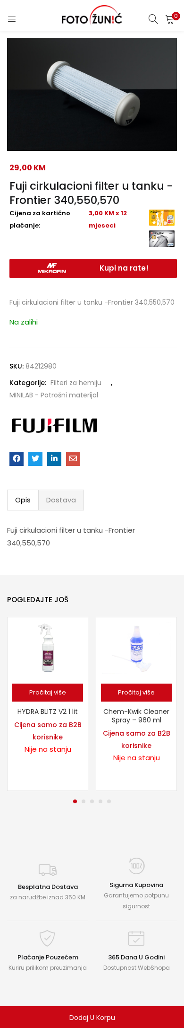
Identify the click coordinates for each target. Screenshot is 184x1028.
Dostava (61, 500)
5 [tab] (109, 801)
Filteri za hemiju (75, 382)
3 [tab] (92, 801)
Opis (23, 500)
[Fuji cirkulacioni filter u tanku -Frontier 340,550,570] (16, 459)
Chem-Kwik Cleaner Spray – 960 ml (136, 715)
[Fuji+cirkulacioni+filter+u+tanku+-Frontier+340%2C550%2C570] (35, 459)
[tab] (23, 500)
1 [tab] (75, 801)
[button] (170, 19)
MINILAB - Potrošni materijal (53, 395)
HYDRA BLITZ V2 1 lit (47, 711)
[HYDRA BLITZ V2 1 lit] (47, 647)
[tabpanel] (47, 704)
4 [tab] (100, 801)
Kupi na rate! (124, 268)
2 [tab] (83, 801)
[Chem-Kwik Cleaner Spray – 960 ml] (136, 647)
